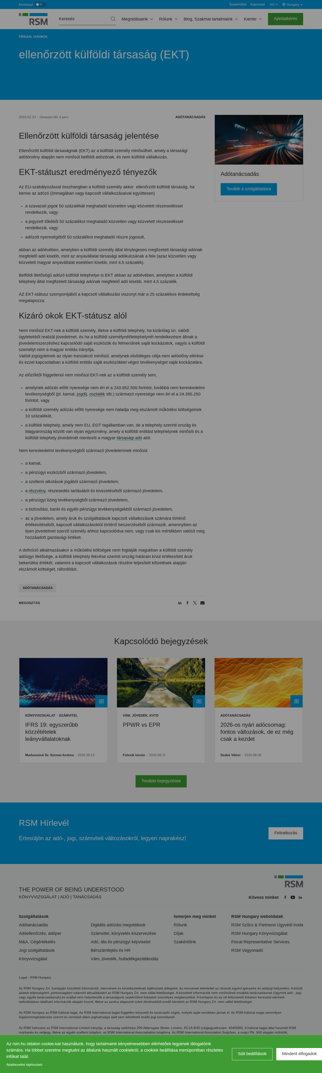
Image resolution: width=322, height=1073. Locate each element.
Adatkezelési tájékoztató (24, 1064)
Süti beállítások (252, 1053)
